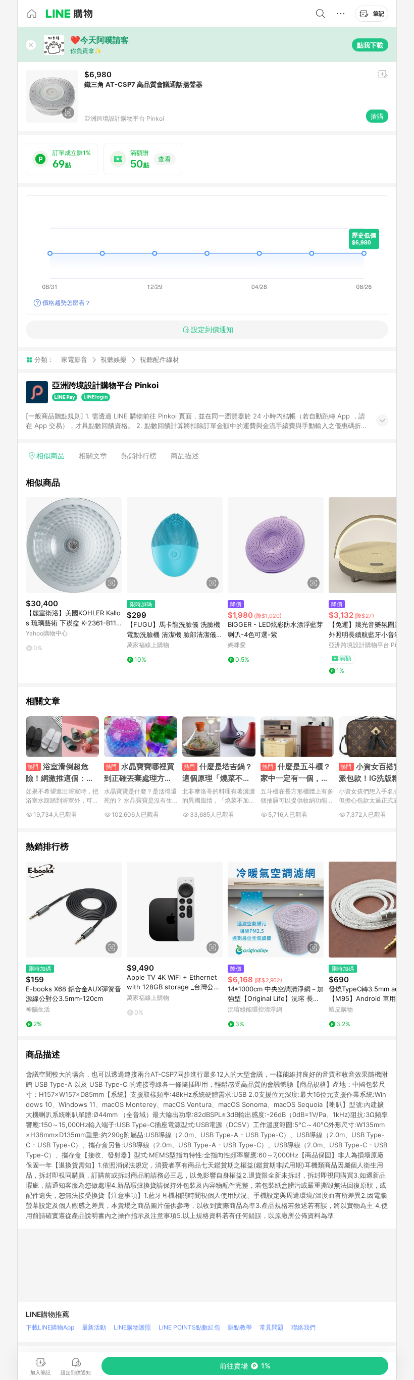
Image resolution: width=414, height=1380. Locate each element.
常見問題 (272, 1327)
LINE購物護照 (132, 1327)
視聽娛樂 (113, 359)
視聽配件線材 (159, 359)
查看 (164, 159)
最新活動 (94, 1327)
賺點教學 (240, 1327)
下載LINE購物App (50, 1327)
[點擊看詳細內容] (74, 545)
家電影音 (74, 359)
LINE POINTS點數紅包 (189, 1327)
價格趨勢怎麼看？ (66, 302)
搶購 (377, 116)
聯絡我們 (303, 1327)
